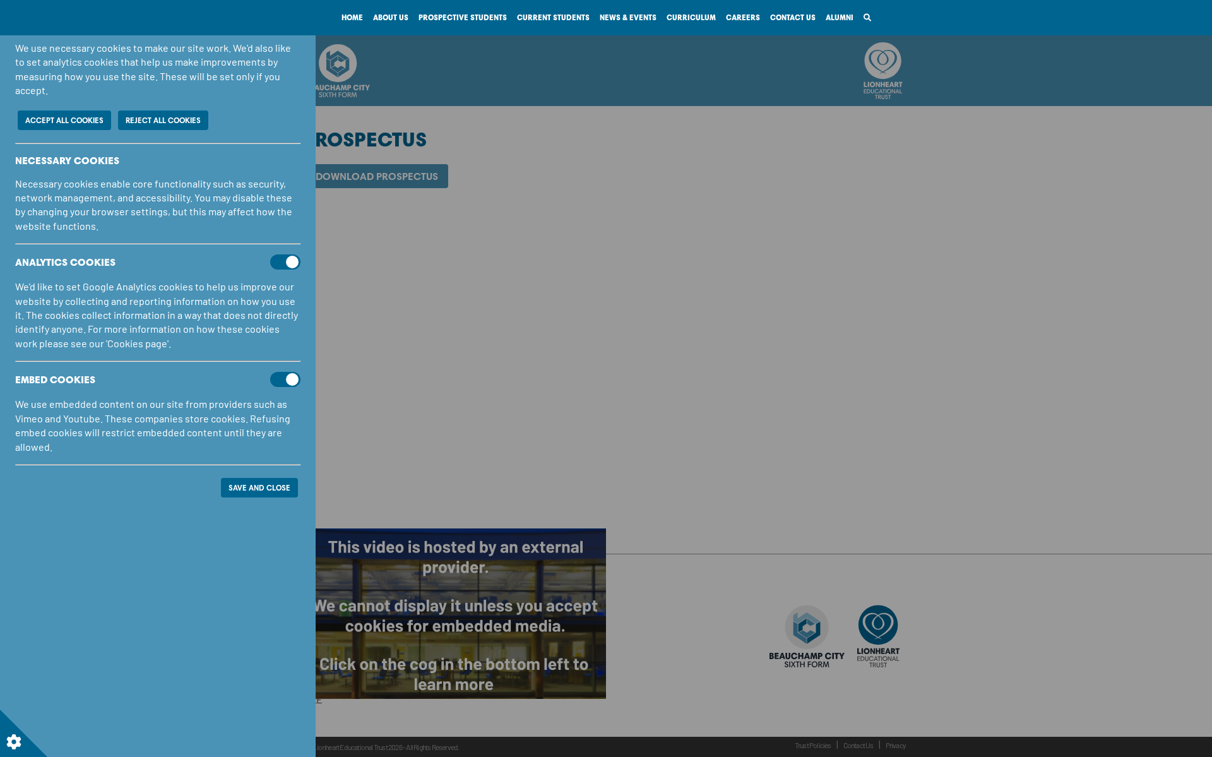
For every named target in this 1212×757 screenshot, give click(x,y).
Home (352, 17)
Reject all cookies (163, 120)
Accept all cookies (64, 120)
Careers (743, 17)
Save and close (259, 487)
